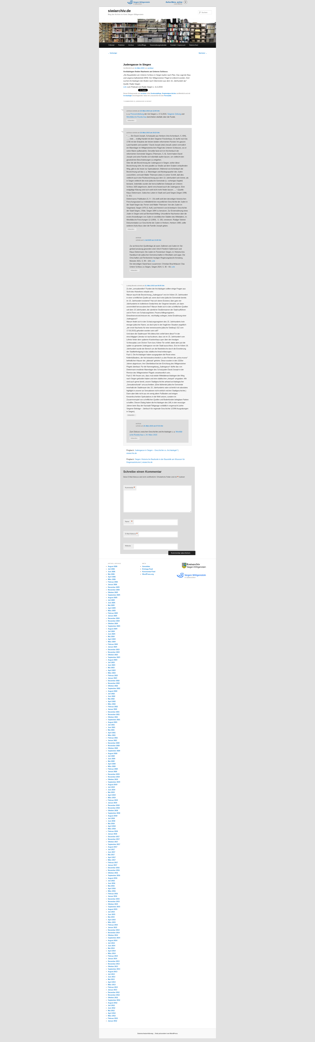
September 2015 (114, 907)
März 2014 (112, 953)
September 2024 (114, 626)
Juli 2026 (111, 569)
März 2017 (112, 860)
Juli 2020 (111, 756)
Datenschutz (193, 45)
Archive (131, 45)
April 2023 (112, 670)
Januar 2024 (112, 647)
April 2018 (112, 826)
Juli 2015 (111, 912)
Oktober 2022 (113, 686)
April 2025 (112, 608)
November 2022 (114, 683)
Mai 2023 (111, 668)
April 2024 (112, 639)
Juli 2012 (111, 1005)
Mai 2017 (111, 855)
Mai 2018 (111, 823)
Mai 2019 (111, 792)
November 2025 (114, 590)
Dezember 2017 (113, 837)
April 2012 (112, 1013)
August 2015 (112, 909)
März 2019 (112, 798)
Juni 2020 (111, 759)
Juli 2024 (111, 631)
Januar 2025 (112, 616)
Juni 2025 (111, 603)
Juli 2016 (111, 881)
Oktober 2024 (113, 623)
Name (128, 521)
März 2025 (112, 611)
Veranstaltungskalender (158, 45)
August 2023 (112, 660)
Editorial (111, 45)
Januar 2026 (112, 584)
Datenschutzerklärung (145, 1033)
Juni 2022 (111, 696)
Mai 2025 (111, 605)
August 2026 (112, 566)
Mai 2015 (111, 917)
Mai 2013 (111, 979)
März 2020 (112, 766)
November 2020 (114, 746)
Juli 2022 (111, 694)
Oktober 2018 (113, 810)
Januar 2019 (112, 803)
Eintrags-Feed (147, 569)
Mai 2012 (111, 1011)
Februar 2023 (113, 675)
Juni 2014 (111, 946)
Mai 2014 (111, 948)
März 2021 (112, 735)
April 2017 (112, 857)
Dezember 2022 (113, 681)
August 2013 (112, 972)
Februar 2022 (113, 707)
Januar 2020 (112, 771)
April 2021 (112, 733)
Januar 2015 (112, 927)
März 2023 (112, 673)
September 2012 (114, 1000)
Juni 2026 (111, 572)
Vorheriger (112, 53)
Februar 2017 (113, 862)
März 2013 (112, 985)
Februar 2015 (113, 925)
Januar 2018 (112, 834)
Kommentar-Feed (148, 572)
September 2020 (114, 751)
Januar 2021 (112, 740)
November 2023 (114, 652)
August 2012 (112, 1003)
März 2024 (112, 642)
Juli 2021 (111, 725)
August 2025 (112, 597)
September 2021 (114, 720)
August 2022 (112, 691)
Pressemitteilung (137, 114)
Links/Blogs (142, 45)
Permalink (167, 96)
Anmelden (146, 566)
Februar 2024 (113, 644)
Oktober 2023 (113, 655)
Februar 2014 (113, 956)
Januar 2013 (112, 990)
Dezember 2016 (113, 868)
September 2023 (114, 657)
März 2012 (112, 1016)
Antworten (131, 120)
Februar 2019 (113, 800)
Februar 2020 (113, 769)
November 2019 (114, 777)
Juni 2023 (111, 665)
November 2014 (114, 933)
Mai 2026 (111, 574)
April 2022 (112, 701)
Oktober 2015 (113, 904)
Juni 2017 (111, 852)
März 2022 (112, 704)
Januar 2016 (112, 896)
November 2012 (114, 995)
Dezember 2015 (113, 899)
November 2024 (114, 621)
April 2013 (112, 982)
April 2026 (112, 577)
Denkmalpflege (156, 93)
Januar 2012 (112, 1021)
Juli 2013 (111, 974)
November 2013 (114, 964)
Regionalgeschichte (169, 93)
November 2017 (114, 839)
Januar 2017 (112, 865)
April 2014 (112, 951)
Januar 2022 (112, 709)
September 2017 (114, 844)
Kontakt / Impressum (177, 45)
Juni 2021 (111, 727)
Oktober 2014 (113, 935)
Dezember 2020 (113, 743)
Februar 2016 (113, 894)
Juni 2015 (111, 914)
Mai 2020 (111, 761)
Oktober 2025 (113, 592)
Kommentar (130, 487)
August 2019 (112, 784)
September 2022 (114, 688)
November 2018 (114, 808)
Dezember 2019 (113, 774)
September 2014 (114, 938)
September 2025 (114, 595)
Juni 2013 (111, 977)
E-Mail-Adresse (131, 533)
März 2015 (112, 922)
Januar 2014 (112, 958)
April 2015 (112, 920)
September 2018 (114, 813)
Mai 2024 (111, 636)
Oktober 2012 (113, 997)
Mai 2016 (111, 886)
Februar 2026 (113, 582)
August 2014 (112, 940)
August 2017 (112, 847)
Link (125, 87)
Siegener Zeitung (174, 114)
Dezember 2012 (113, 992)
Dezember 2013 (113, 961)
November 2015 (114, 901)
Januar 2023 (112, 678)
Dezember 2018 (113, 805)
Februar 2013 (113, 987)
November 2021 (114, 714)
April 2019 (112, 795)
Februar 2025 (113, 613)
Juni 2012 (111, 1008)
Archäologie (127, 96)
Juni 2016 (111, 883)
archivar (151, 68)
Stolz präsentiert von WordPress (166, 1033)
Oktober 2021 (113, 717)
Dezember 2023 (113, 649)
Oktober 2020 (113, 748)
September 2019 (114, 782)
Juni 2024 (111, 634)
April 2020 (112, 764)
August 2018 (112, 816)
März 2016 (112, 891)
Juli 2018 (111, 818)
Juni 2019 (111, 790)
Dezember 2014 (113, 930)
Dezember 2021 (113, 712)
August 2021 (112, 722)
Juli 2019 (111, 787)
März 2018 (112, 829)
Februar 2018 (113, 831)
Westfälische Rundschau (136, 117)
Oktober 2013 (113, 966)
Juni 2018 (111, 821)
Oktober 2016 (113, 873)
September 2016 (114, 875)
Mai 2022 (111, 699)
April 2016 (112, 888)
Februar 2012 (113, 1018)
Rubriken (121, 45)
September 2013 (114, 969)
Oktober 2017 (113, 842)
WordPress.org (148, 574)
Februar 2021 (113, 738)
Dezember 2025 (113, 587)
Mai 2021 (111, 730)
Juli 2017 (111, 849)
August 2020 (112, 753)
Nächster (203, 53)
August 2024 (112, 629)
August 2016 (112, 878)
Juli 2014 (111, 943)
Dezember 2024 (113, 618)
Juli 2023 (111, 662)
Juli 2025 (111, 600)
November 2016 (114, 870)
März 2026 (112, 579)
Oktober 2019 (113, 779)
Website (128, 546)
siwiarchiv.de (119, 11)
